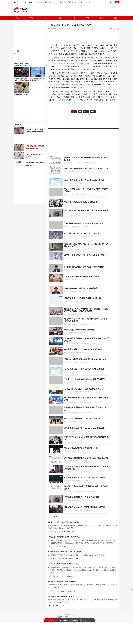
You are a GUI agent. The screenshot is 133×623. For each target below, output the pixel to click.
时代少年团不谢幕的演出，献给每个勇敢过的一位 (84, 418)
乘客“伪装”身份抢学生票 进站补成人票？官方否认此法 (86, 168)
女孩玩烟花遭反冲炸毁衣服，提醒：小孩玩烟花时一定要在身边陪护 (86, 244)
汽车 (34, 2)
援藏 (46, 2)
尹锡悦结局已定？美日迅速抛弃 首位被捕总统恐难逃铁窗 (86, 438)
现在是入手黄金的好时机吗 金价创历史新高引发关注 (85, 255)
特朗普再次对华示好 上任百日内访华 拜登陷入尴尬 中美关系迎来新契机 (86, 319)
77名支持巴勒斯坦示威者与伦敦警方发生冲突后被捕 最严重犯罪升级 (86, 467)
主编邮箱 (66, 614)
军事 (22, 2)
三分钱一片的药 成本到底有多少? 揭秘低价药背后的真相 (64, 564)
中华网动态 (86, 618)
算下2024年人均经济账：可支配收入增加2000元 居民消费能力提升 (86, 339)
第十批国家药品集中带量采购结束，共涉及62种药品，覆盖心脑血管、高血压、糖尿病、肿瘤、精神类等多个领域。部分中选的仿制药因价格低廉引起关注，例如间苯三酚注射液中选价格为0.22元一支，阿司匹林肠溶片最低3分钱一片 (83, 570)
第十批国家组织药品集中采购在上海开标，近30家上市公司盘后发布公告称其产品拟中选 (76, 555)
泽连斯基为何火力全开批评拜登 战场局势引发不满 (84, 507)
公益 (57, 2)
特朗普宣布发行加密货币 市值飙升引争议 (80, 448)
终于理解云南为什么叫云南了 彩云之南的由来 (82, 233)
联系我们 (60, 618)
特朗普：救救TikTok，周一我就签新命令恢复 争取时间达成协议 (86, 189)
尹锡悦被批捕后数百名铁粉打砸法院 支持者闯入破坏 (85, 359)
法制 (65, 2)
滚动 (115, 18)
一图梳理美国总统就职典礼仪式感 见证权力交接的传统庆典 (86, 398)
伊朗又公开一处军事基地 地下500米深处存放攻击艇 (85, 379)
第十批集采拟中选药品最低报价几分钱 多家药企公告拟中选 (64, 552)
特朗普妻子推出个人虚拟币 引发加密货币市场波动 (84, 477)
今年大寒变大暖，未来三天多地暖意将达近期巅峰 (84, 180)
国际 (31, 18)
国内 (17, 18)
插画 (50, 2)
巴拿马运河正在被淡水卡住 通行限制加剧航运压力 (21, 79)
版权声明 (70, 618)
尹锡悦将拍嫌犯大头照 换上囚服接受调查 (80, 288)
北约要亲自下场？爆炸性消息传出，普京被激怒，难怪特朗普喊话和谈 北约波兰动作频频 (86, 309)
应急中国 (77, 2)
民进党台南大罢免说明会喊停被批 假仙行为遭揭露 (84, 266)
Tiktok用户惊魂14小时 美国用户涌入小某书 (81, 276)
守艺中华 (70, 2)
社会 (45, 18)
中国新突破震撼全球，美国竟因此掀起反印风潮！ (84, 349)
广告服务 (54, 618)
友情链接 (80, 618)
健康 (53, 2)
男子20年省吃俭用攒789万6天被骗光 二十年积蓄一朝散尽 (37, 80)
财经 (26, 2)
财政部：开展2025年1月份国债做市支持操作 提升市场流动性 (86, 158)
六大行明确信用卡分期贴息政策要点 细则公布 (21, 64)
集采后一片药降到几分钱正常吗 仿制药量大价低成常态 (63, 522)
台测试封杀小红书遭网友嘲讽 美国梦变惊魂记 (82, 388)
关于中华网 (49, 618)
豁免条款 (75, 618)
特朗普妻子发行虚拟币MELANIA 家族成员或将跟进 (85, 428)
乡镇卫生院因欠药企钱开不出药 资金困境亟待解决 (62, 581)
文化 (42, 2)
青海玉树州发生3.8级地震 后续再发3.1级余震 (82, 298)
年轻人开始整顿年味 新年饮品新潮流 (79, 329)
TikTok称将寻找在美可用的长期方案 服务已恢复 (83, 223)
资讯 (18, 2)
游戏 (38, 2)
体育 (59, 18)
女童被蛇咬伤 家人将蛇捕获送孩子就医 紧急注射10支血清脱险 (21, 94)
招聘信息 (65, 618)
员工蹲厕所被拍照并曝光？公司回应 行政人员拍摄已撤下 (86, 211)
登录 (117, 2)
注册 (111, 2)
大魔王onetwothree (66, 29)
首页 (15, 2)
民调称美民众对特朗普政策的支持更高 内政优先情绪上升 (86, 408)
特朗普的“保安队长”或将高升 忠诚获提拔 (80, 201)
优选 (61, 2)
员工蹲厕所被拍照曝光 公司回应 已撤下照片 (82, 497)
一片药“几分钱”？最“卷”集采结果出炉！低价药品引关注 (64, 537)
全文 (80, 111)
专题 (73, 18)
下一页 (93, 111)
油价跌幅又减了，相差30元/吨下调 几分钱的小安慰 (62, 596)
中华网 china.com (21, 10)
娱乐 (30, 2)
